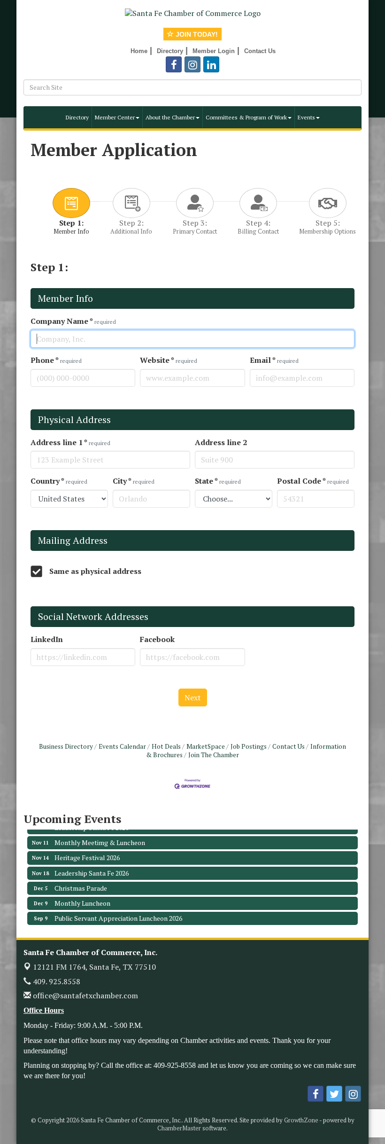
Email (274, 360)
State (218, 481)
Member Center (115, 117)
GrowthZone (301, 1120)
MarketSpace (205, 746)
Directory (77, 117)
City (133, 481)
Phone (56, 360)
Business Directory (66, 746)
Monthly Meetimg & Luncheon (99, 835)
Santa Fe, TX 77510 (94, 967)
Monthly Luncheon (82, 895)
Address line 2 (221, 442)
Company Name (73, 321)
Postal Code (313, 481)
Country (59, 481)
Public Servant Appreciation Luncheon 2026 (118, 910)
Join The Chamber (213, 755)
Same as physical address (95, 571)
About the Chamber (170, 117)
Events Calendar (122, 746)
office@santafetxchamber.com (84, 995)
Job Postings (249, 746)
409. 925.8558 (55, 981)
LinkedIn (47, 639)
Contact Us (288, 746)
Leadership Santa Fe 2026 (91, 865)
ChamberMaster (179, 1128)
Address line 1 (70, 442)
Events (306, 117)
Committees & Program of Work (246, 117)
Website (168, 360)
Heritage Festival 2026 (87, 850)
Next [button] (193, 697)
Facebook (157, 639)
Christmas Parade (80, 880)
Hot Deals (166, 746)
